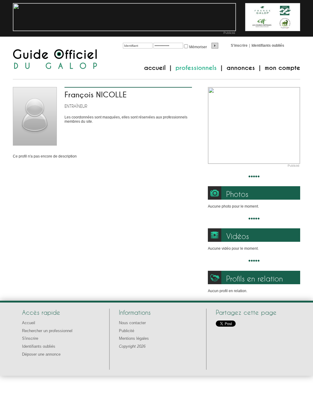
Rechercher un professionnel (47, 330)
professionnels (196, 68)
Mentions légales (134, 338)
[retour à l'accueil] (55, 60)
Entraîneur (75, 106)
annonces (240, 68)
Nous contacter (132, 323)
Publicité (229, 32)
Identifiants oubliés (268, 45)
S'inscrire (239, 45)
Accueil (28, 323)
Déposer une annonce (41, 354)
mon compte (282, 68)
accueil (155, 68)
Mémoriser (198, 47)
